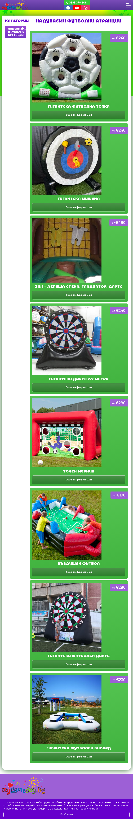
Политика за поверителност (80, 808)
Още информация (78, 114)
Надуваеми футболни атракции (17, 32)
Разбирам (66, 814)
